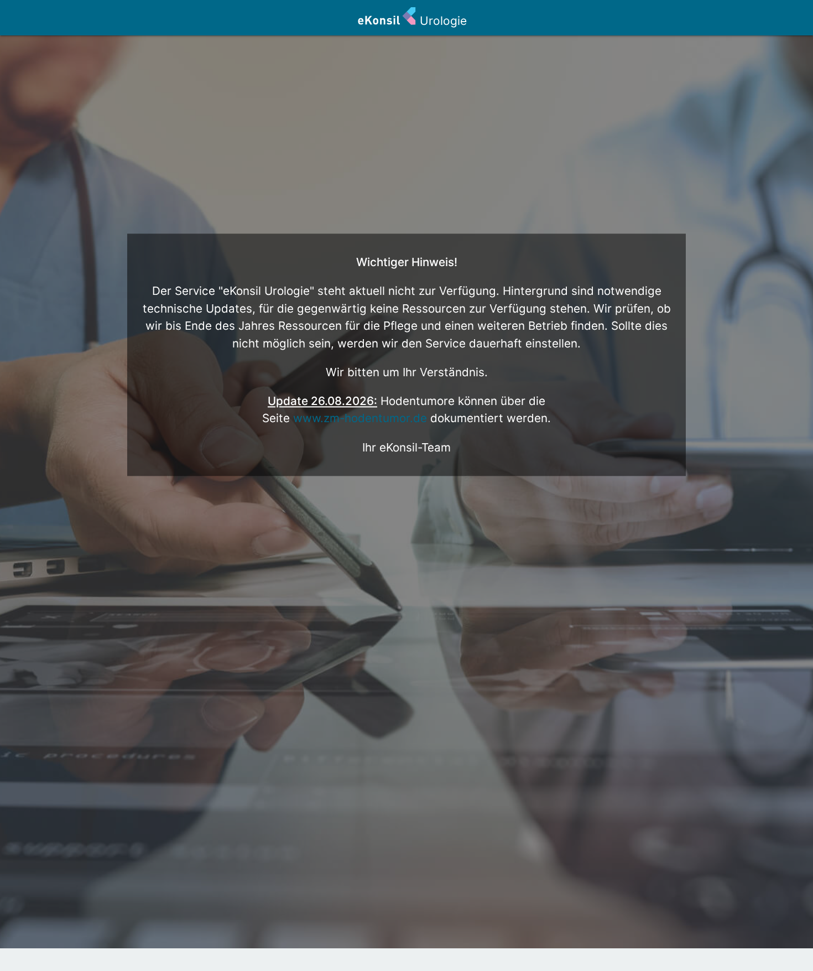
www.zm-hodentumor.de (360, 418)
